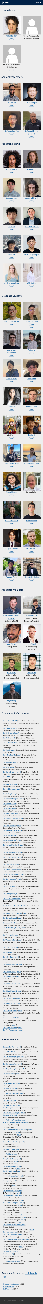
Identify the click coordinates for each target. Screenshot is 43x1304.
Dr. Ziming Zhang (9, 794)
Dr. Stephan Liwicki (10, 1232)
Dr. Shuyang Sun (9, 1003)
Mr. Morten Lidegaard (11, 1203)
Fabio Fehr (31, 169)
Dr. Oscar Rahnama (10, 852)
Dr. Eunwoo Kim (9, 1149)
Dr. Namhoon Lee (9, 879)
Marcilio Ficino (8, 1286)
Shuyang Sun (13, 1301)
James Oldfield (31, 198)
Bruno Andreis (11, 169)
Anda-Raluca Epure (31, 463)
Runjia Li (31, 435)
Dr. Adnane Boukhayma (11, 1113)
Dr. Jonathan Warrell (10, 1251)
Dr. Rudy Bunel (8, 864)
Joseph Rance (31, 520)
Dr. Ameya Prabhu (9, 971)
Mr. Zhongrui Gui (9, 1108)
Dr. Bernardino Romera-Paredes (15, 1130)
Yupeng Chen (11, 577)
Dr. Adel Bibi (11, 103)
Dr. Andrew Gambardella (12, 898)
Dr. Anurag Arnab (9, 840)
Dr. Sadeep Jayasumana (12, 1224)
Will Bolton (31, 283)
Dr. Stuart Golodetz (10, 1234)
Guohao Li (32, 672)
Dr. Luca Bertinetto (10, 830)
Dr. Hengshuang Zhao (11, 1069)
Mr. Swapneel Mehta (10, 1093)
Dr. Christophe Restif (11, 733)
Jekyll (23, 1301)
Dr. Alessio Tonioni (10, 1115)
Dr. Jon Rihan (7, 762)
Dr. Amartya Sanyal (10, 894)
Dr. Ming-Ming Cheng (10, 1195)
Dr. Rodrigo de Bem (10, 857)
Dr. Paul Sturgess (9, 789)
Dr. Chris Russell (9, 767)
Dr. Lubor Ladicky (9, 755)
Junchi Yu (11, 255)
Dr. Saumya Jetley (9, 869)
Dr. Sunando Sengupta (11, 799)
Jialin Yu (11, 226)
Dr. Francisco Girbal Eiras (12, 1018)
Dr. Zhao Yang (8, 947)
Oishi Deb (11, 407)
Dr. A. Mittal (7, 777)
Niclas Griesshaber (31, 577)
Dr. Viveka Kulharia (10, 940)
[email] (11, 39)
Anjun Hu (31, 350)
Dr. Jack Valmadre (9, 1166)
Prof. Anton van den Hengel (13, 1122)
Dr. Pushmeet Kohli (10, 721)
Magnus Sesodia (11, 549)
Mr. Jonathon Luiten (10, 1176)
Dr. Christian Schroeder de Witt (14, 906)
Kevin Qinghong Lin (31, 255)
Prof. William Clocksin (11, 1142)
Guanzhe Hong (12, 198)
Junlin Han (31, 378)
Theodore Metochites (11, 1284)
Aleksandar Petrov (11, 321)
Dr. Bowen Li (7, 952)
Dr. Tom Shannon (9, 750)
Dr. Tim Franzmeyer (10, 1030)
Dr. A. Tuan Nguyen (10, 1010)
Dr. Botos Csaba (9, 976)
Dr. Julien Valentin (9, 808)
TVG (6, 2)
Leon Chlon (11, 644)
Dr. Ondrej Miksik (9, 825)
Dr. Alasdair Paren (9, 1047)
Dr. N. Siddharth (9, 1083)
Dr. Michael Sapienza (10, 818)
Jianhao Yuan (11, 378)
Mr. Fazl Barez (8, 1154)
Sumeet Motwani (11, 463)
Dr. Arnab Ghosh (9, 923)
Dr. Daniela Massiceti (11, 845)
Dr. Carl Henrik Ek (9, 738)
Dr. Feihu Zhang (8, 957)
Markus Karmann (31, 549)
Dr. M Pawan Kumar (10, 728)
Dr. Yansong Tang (9, 1100)
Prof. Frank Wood (9, 1159)
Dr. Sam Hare (8, 784)
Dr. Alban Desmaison (10, 835)
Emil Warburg (8, 1289)
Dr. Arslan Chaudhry (10, 874)
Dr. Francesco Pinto (10, 984)
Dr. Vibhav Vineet (9, 803)
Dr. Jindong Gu (31, 103)
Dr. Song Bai (7, 1088)
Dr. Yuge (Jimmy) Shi (10, 964)
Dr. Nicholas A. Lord (10, 1190)
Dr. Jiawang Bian (9, 1074)
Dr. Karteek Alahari (10, 743)
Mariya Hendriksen (11, 283)
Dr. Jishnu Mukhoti (10, 991)
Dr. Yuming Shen (9, 1105)
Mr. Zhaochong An (9, 1261)
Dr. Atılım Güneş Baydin (11, 1057)
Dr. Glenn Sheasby (9, 772)
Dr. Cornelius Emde (10, 1027)
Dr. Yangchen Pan (11, 131)
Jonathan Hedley (31, 226)
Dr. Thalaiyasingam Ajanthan (13, 1239)
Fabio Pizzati (31, 615)
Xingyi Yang (11, 701)
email (19, 755)
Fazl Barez (11, 672)
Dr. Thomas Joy (8, 935)
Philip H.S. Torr (11, 36)
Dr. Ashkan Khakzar (10, 1052)
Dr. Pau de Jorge (9, 998)
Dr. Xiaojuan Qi (8, 1254)
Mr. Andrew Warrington (12, 1120)
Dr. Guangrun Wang (10, 1064)
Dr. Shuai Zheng (8, 813)
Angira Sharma (12, 492)
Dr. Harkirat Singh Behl (11, 928)
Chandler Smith (11, 520)
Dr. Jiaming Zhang (9, 1171)
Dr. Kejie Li (7, 1181)
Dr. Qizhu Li (7, 886)
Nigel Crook (31, 644)
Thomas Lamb (31, 407)
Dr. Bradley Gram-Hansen (12, 913)
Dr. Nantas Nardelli (10, 918)
